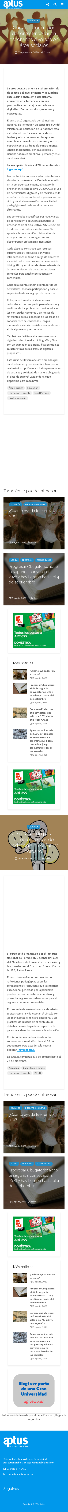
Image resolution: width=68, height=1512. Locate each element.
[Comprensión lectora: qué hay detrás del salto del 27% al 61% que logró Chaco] (20, 712)
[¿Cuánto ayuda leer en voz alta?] (34, 523)
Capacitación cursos (34, 1067)
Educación (34, 21)
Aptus (42, 1504)
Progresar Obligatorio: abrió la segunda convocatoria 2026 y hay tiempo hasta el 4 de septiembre (34, 574)
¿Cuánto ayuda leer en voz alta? (32, 513)
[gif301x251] (34, 1390)
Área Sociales (16, 387)
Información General (35, 504)
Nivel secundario (17, 398)
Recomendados (44, 560)
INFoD (38, 1073)
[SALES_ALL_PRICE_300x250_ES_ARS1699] (34, 629)
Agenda (14, 560)
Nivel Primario (42, 392)
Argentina (14, 1067)
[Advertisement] (34, 76)
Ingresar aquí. (15, 169)
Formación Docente (19, 392)
